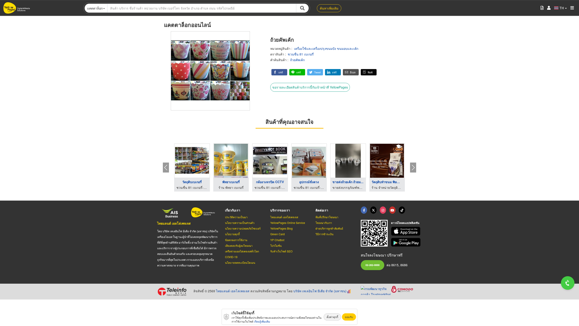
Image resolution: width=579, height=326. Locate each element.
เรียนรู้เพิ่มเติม (262, 321)
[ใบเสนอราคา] (542, 8)
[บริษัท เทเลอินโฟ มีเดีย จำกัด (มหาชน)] (173, 292)
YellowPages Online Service (287, 223)
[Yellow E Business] (364, 210)
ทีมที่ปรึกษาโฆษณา (327, 217)
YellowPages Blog (281, 228)
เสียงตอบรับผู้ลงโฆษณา (239, 245)
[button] (279, 72)
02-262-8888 (372, 265)
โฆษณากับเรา (324, 223)
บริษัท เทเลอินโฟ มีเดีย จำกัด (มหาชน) (319, 291)
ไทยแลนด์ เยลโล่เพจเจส (174, 223)
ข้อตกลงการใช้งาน (236, 240)
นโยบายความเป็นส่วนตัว (239, 223)
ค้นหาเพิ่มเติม (329, 8)
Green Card (277, 234)
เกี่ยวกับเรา (232, 210)
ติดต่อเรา (322, 210)
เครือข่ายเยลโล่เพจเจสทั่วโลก (242, 251)
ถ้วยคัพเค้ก (297, 60)
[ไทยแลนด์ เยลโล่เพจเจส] (373, 210)
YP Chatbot (277, 240)
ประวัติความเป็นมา (236, 217)
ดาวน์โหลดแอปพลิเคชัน (405, 223)
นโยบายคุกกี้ (232, 234)
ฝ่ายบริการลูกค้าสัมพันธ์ (329, 228)
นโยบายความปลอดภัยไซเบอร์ (243, 228)
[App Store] (406, 231)
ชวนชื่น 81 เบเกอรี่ (301, 54)
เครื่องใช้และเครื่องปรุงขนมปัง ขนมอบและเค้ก (326, 48)
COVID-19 (231, 257)
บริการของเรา (280, 210)
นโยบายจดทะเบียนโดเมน (240, 262)
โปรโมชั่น (276, 245)
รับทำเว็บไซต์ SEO (281, 251)
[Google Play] (406, 242)
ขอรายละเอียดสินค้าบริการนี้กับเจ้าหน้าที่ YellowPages (310, 87)
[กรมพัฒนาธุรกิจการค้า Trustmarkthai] (376, 290)
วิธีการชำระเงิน (324, 234)
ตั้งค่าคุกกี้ (332, 317)
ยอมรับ (349, 317)
